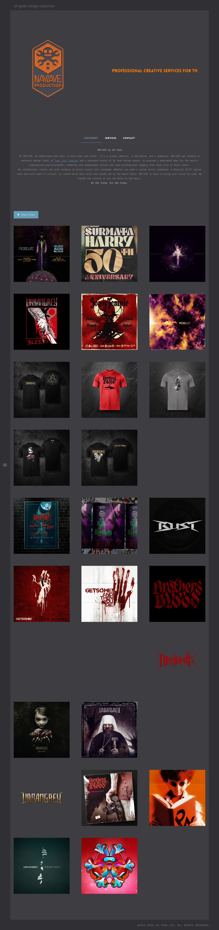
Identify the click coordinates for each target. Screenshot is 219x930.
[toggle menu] (5, 465)
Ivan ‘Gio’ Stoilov (66, 160)
